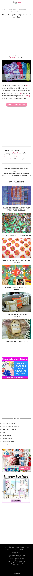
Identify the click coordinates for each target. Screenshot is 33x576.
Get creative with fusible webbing (16, 235)
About (6, 547)
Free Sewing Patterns (9, 423)
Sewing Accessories (8, 442)
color (21, 93)
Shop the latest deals (10, 157)
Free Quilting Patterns (9, 429)
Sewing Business (7, 445)
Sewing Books (6, 436)
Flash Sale (16, 153)
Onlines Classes (7, 439)
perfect (28, 85)
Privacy (15, 549)
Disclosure (7, 549)
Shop (3, 432)
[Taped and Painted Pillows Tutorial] (16, 302)
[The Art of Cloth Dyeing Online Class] (16, 275)
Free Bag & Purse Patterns (10, 426)
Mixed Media (12, 9)
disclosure (12, 57)
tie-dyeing (27, 96)
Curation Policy (24, 549)
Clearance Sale (8, 159)
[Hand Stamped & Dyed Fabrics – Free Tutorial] (16, 248)
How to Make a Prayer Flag (16, 341)
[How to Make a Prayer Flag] (16, 329)
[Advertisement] (16, 37)
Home (3, 9)
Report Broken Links (22, 547)
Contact (11, 547)
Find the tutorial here (16, 104)
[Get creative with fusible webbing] (16, 223)
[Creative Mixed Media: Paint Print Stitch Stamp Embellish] (16, 195)
